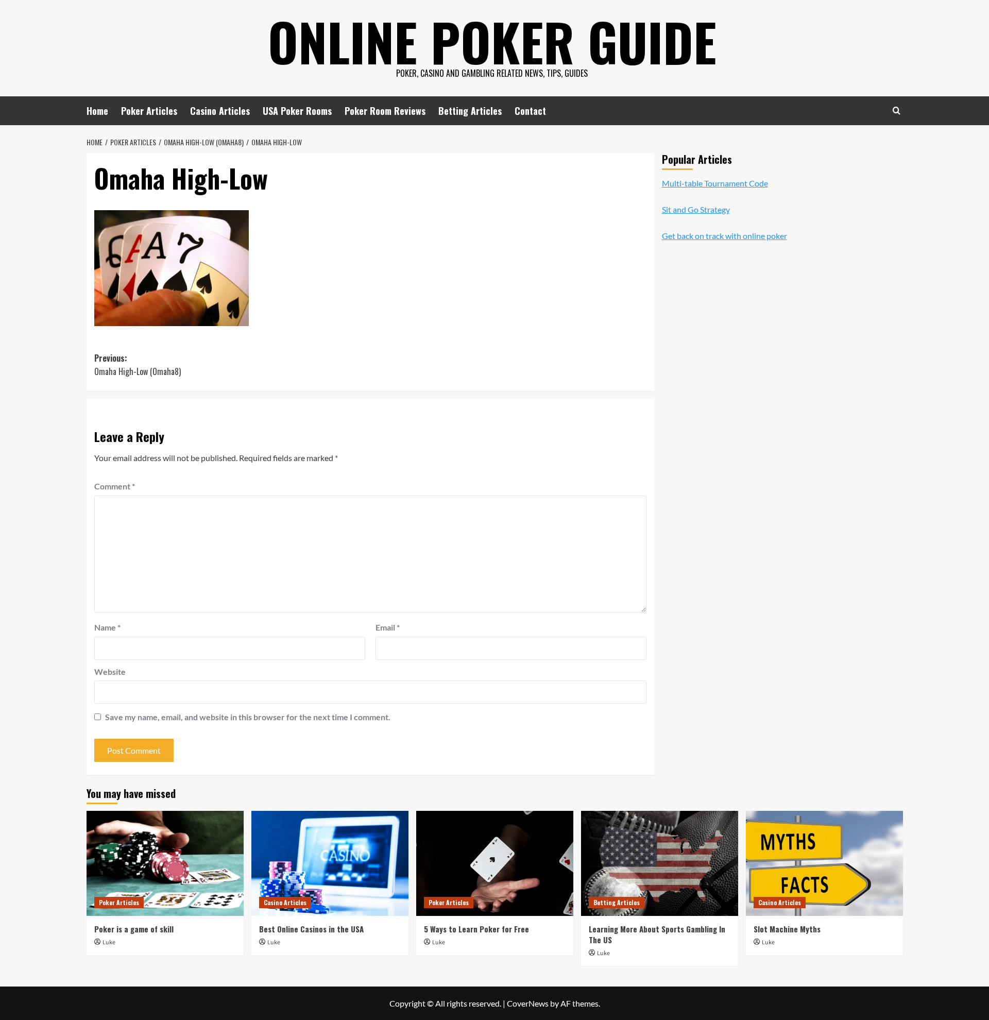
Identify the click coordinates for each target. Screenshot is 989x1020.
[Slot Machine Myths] (824, 863)
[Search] (896, 110)
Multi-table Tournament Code (715, 183)
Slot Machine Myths (787, 928)
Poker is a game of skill (134, 928)
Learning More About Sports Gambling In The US (657, 934)
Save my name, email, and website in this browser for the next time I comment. (247, 717)
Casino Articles (220, 110)
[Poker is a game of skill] (165, 863)
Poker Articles (149, 110)
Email (388, 627)
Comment (114, 486)
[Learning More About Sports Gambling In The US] (659, 863)
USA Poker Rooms (297, 110)
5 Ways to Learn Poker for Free (476, 928)
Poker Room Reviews (385, 110)
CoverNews (528, 1003)
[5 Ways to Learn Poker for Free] (494, 863)
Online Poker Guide (492, 41)
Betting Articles (470, 110)
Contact (530, 110)
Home (97, 110)
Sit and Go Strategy (696, 209)
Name (107, 627)
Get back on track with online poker (724, 236)
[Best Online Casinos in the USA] (329, 863)
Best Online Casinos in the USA (311, 928)
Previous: (137, 365)
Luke (109, 942)
